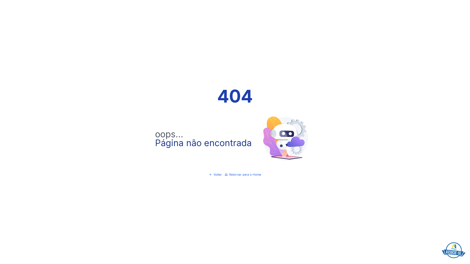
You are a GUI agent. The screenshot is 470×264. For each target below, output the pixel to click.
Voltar (218, 174)
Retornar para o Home (245, 174)
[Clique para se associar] (454, 250)
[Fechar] (465, 243)
